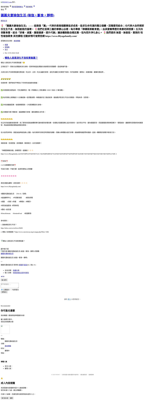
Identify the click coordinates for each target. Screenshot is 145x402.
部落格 (7, 47)
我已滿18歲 (5, 398)
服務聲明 (91, 374)
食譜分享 (16, 270)
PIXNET (58, 374)
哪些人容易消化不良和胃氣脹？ (21, 58)
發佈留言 (4, 292)
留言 (25, 265)
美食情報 (17, 41)
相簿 (6, 45)
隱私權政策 (83, 374)
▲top (2, 276)
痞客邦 (21, 265)
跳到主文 (4, 21)
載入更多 (4, 280)
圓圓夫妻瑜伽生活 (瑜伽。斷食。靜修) (27, 15)
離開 (11, 398)
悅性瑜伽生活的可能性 (21, 273)
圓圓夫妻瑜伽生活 (7, 253)
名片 (6, 49)
